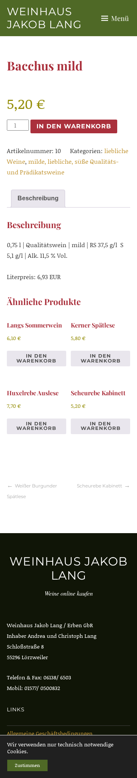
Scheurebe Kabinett (99, 486)
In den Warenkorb (74, 126)
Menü (120, 18)
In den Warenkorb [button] (36, 358)
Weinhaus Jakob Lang (44, 18)
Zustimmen (27, 765)
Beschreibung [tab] (38, 198)
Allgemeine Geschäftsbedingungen (49, 733)
